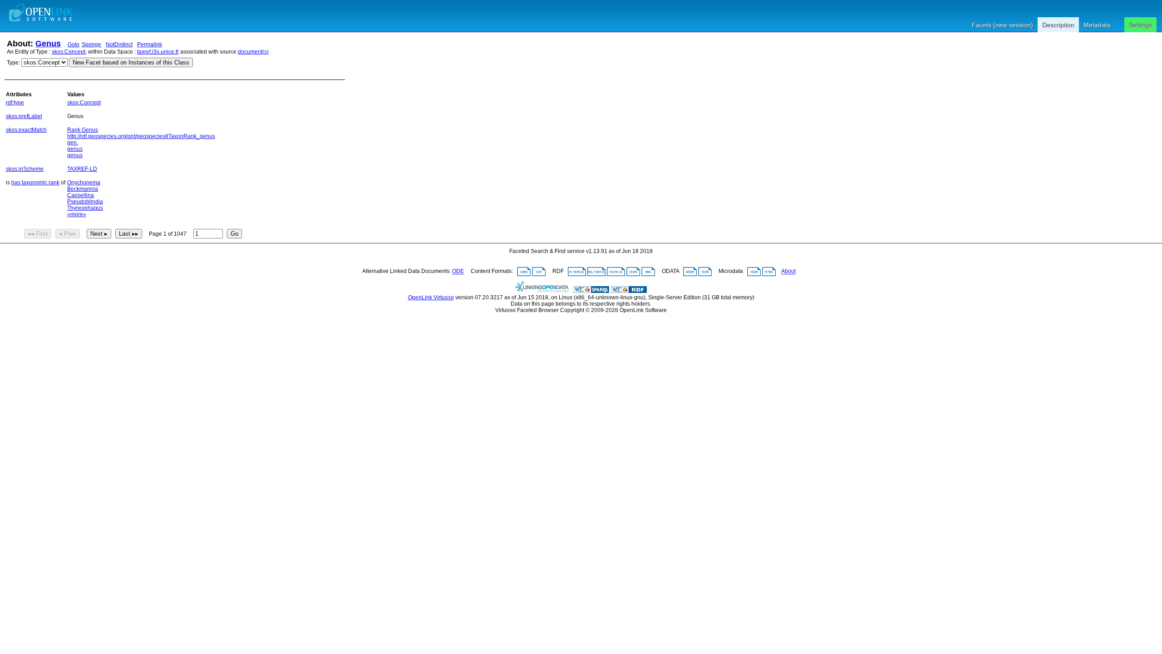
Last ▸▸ (128, 233)
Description (1058, 25)
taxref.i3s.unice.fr (158, 52)
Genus (48, 43)
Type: (13, 62)
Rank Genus (82, 130)
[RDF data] (629, 291)
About (788, 271)
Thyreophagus (85, 208)
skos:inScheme (25, 169)
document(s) (253, 52)
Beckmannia (82, 189)
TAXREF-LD (82, 169)
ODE (458, 271)
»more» (76, 214)
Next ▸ (99, 233)
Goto (73, 44)
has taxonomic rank (35, 182)
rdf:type (15, 102)
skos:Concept (68, 52)
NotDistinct (119, 44)
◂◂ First (38, 233)
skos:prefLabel (24, 116)
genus (75, 149)
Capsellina (80, 195)
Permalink (149, 44)
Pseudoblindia (85, 201)
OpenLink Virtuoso (431, 297)
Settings (1140, 25)
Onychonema (83, 182)
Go (234, 233)
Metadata (1097, 25)
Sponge (91, 44)
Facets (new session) (1002, 25)
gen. (72, 142)
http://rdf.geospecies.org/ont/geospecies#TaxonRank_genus (141, 136)
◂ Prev (67, 233)
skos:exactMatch (26, 130)
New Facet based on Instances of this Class (131, 62)
